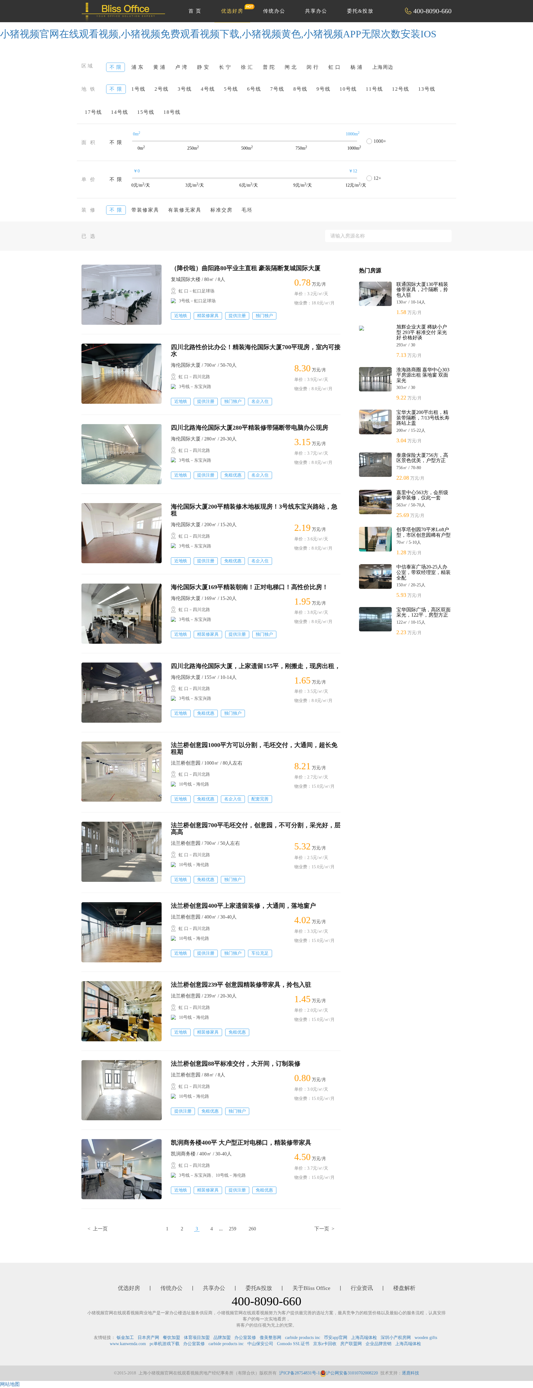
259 (232, 1228)
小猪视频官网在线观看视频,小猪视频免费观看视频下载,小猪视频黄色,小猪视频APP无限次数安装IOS (218, 33)
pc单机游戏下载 (165, 1343)
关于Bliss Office (311, 1288)
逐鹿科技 (410, 1373)
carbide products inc (302, 1337)
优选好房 (232, 11)
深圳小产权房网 (396, 1337)
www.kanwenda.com (128, 1343)
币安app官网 (335, 1337)
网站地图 (10, 1384)
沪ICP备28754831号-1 (299, 1373)
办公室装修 (245, 1337)
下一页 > (324, 1228)
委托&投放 (360, 11)
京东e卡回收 (325, 1343)
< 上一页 (98, 1228)
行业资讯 (362, 1288)
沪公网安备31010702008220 (352, 1373)
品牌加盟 (222, 1337)
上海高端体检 (364, 1337)
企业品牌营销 (378, 1343)
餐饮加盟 (171, 1337)
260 (252, 1228)
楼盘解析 (404, 1288)
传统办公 (274, 11)
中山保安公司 (260, 1343)
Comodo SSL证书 (293, 1343)
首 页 (194, 11)
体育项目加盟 (197, 1337)
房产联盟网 (351, 1343)
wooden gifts (426, 1337)
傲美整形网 (270, 1337)
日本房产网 (148, 1337)
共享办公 (316, 11)
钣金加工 (125, 1337)
